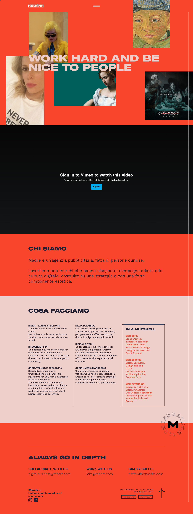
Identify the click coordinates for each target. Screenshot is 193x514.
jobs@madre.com (99, 474)
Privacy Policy (128, 497)
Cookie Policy (146, 497)
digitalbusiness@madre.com (49, 474)
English (153, 6)
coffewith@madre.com (146, 474)
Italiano (161, 6)
